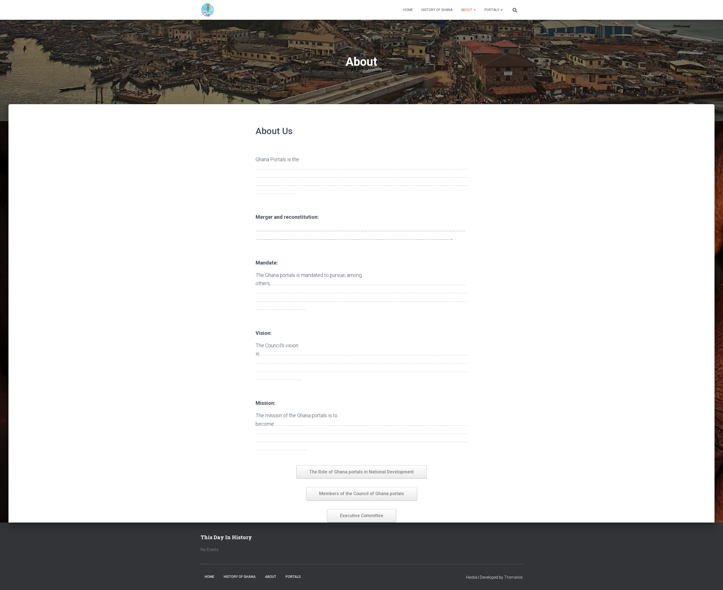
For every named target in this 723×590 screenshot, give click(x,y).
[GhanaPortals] (207, 10)
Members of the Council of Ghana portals (361, 493)
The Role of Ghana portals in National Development (361, 472)
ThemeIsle (513, 577)
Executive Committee (361, 515)
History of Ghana (436, 10)
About (467, 10)
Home (408, 10)
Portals (492, 10)
